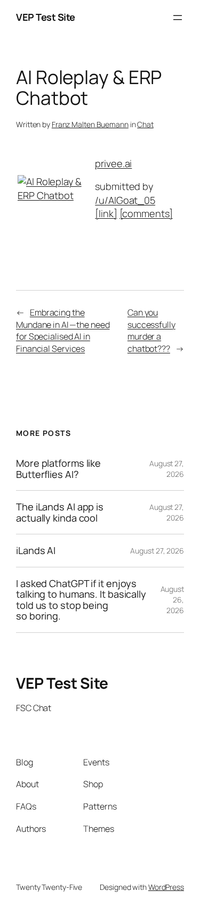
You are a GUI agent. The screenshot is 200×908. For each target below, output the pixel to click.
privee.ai (113, 163)
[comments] (146, 213)
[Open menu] (177, 17)
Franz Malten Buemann (90, 124)
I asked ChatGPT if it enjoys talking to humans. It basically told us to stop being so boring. (81, 600)
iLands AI (35, 550)
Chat (145, 124)
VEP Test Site (45, 17)
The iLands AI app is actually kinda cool (59, 512)
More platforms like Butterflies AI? (58, 469)
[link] (106, 213)
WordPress (166, 887)
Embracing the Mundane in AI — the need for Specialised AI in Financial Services (63, 330)
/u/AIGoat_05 (125, 200)
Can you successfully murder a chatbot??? (151, 330)
